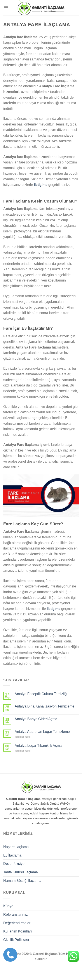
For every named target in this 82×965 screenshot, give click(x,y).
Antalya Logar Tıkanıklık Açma (38, 745)
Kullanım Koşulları (17, 931)
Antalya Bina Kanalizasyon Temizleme (44, 706)
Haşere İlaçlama (16, 847)
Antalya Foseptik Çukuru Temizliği (41, 694)
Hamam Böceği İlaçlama (22, 881)
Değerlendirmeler (16, 923)
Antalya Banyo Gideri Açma (36, 719)
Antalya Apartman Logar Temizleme (42, 731)
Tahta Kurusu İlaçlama (20, 872)
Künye (8, 906)
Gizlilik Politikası (16, 940)
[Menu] (6, 7)
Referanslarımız (15, 914)
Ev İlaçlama (12, 855)
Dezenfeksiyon (14, 863)
